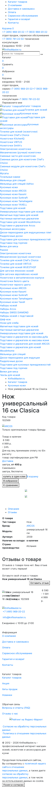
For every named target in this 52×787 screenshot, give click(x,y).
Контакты (13, 22)
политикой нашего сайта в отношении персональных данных (24, 767)
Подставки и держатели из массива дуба (24, 336)
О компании (15, 5)
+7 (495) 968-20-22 (13, 31)
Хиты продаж (9, 689)
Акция (5, 683)
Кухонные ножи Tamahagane (16, 201)
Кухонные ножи (9, 187)
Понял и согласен (13, 784)
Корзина (8, 28)
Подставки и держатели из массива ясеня (24, 340)
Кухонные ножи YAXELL (13, 204)
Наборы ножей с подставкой (16, 315)
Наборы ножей (8, 305)
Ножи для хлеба (9, 322)
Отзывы (12, 512)
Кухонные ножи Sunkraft (14, 197)
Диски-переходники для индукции (20, 357)
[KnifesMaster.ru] (11, 49)
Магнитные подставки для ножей (19, 215)
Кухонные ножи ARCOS (13, 190)
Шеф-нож (5, 319)
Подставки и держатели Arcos (17, 225)
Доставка (7, 461)
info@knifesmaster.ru (14, 617)
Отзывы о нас (10, 713)
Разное (4, 249)
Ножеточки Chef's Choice (14, 135)
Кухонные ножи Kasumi (13, 194)
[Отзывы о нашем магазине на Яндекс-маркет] (26, 719)
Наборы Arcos (8, 308)
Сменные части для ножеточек (18, 155)
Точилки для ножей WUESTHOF (18, 267)
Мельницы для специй (13, 180)
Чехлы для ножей (10, 375)
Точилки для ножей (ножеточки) (19, 131)
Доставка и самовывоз (21, 8)
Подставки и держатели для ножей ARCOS (25, 343)
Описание (13, 508)
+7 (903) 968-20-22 (36, 31)
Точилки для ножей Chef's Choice (19, 260)
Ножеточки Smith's (11, 145)
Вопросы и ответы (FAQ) (16, 707)
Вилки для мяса (9, 246)
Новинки (7, 695)
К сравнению (10, 485)
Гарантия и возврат (19, 19)
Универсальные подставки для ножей (21, 211)
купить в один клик (14, 476)
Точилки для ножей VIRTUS (15, 263)
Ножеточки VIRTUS (11, 142)
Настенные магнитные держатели (19, 218)
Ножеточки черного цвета (15, 284)
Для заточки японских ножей (17, 270)
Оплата (12, 12)
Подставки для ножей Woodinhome (20, 222)
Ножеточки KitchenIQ (12, 138)
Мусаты (4, 173)
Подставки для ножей (12, 208)
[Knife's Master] (11, 607)
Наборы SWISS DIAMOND (14, 312)
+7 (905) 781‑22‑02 (13, 38)
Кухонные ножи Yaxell (12, 302)
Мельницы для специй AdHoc (17, 183)
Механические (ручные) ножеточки (20, 152)
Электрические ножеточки (15, 149)
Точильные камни (10, 176)
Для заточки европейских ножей (19, 274)
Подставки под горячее (13, 242)
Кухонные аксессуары (12, 229)
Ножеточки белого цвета (14, 281)
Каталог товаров (17, 1)
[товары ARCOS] (7, 426)
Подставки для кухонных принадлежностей (25, 239)
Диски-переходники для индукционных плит (25, 232)
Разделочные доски (11, 235)
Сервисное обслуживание (23, 15)
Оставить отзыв (39, 583)
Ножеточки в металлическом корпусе (22, 277)
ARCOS (31, 525)
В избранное (10, 480)
